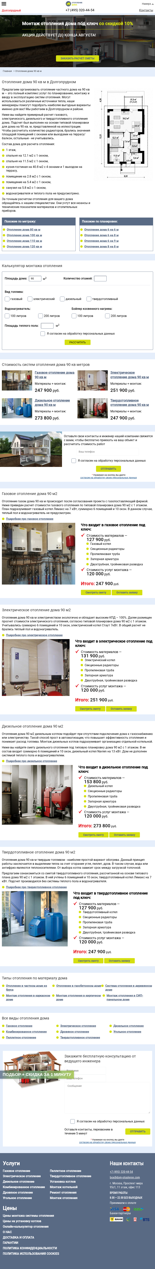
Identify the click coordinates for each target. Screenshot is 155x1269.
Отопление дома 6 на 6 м (101, 229)
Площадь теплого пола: (22, 325)
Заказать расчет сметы (77, 58)
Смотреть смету (96, 592)
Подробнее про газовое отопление (29, 519)
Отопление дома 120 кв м (24, 246)
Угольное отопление (127, 1031)
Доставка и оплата (18, 1237)
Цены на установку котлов (22, 1221)
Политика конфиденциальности (30, 1248)
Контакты (146, 10)
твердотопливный (105, 299)
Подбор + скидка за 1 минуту (37, 1074)
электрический (44, 299)
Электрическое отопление (78, 1026)
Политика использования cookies (31, 1253)
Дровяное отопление (74, 1031)
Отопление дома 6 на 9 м (101, 241)
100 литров (18, 316)
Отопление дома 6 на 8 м (101, 235)
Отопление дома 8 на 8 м (101, 246)
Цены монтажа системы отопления (28, 1215)
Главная (7, 71)
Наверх (146, 3)
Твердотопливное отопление (80, 1037)
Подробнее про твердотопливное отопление (36, 887)
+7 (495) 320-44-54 (80, 10)
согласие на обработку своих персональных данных (108, 477)
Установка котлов (63, 1181)
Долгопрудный (11, 10)
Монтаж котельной (64, 1187)
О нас (7, 1232)
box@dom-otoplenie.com (125, 1177)
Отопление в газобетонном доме (78, 985)
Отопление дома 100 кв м (24, 235)
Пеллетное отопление (21, 1037)
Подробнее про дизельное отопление (31, 761)
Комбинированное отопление (26, 1031)
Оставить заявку (127, 592)
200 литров (52, 316)
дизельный (73, 299)
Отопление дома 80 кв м (23, 229)
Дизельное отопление (128, 1026)
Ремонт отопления (63, 1192)
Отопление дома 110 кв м (24, 241)
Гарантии (10, 1243)
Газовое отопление (19, 1026)
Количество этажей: (78, 278)
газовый (16, 299)
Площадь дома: (16, 278)
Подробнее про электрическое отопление (34, 635)
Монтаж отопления (64, 1198)
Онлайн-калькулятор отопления (26, 1226)
